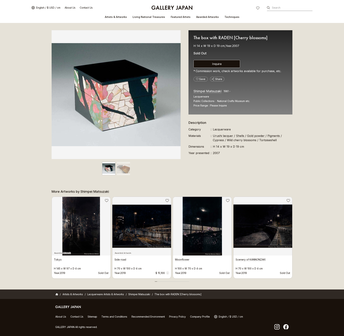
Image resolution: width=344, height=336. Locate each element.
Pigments (274, 136)
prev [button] (51, 236)
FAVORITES (258, 8)
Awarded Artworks (207, 16)
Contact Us (86, 7)
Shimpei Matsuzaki (207, 91)
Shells (240, 136)
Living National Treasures (149, 16)
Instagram (277, 327)
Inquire (217, 64)
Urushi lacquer (223, 136)
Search (276, 7)
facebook (286, 327)
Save (106, 201)
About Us (70, 7)
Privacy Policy (177, 316)
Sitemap (92, 316)
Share (218, 79)
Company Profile (200, 316)
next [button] (292, 236)
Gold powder (256, 136)
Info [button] (167, 273)
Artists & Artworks (116, 16)
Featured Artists (180, 16)
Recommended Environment (148, 316)
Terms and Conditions (114, 316)
